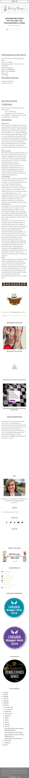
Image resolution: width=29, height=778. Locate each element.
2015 (4, 703)
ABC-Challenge (12, 315)
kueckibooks (6, 583)
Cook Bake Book (7, 587)
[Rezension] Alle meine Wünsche (14, 732)
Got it (19, 777)
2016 (4, 701)
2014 (4, 705)
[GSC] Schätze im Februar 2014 (13, 738)
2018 (4, 696)
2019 (4, 694)
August (6, 715)
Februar (7, 740)
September (8, 713)
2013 (4, 745)
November (8, 709)
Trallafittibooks (7, 571)
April (6, 724)
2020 (4, 692)
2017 (4, 698)
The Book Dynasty (8, 576)
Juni (6, 720)
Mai (6, 722)
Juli (5, 718)
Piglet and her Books (9, 585)
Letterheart (6, 574)
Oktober (7, 711)
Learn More (12, 777)
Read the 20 (22, 315)
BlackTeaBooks (7, 580)
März (6, 726)
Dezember (8, 707)
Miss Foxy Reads (7, 578)
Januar (6, 742)
